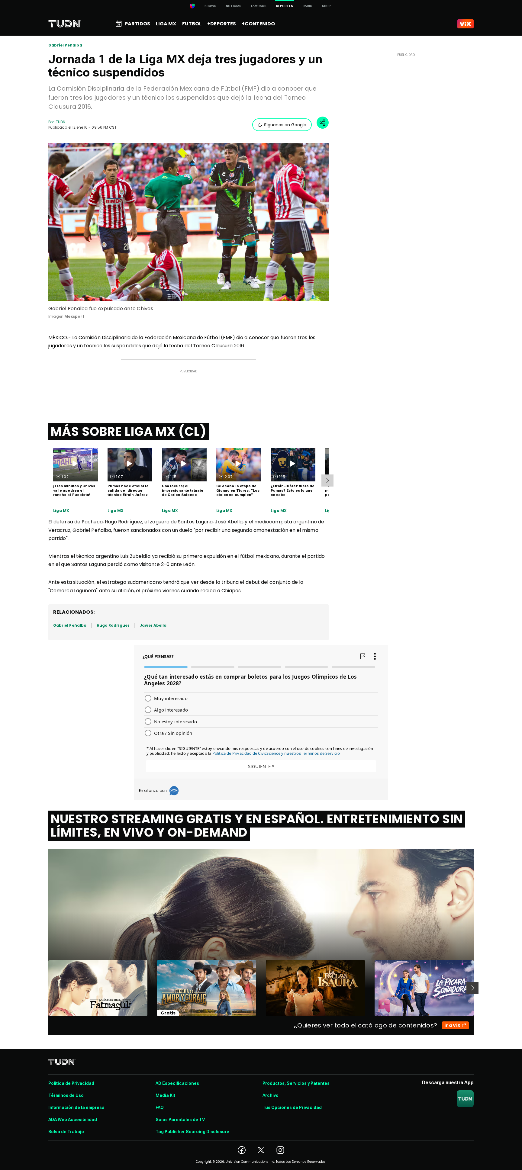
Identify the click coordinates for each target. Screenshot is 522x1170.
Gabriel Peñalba (65, 45)
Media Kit (165, 1095)
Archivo (271, 1095)
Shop (326, 6)
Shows (210, 6)
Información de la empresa (76, 1107)
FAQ (160, 1107)
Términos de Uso (66, 1095)
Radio (307, 6)
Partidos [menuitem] (137, 23)
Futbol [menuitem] (191, 23)
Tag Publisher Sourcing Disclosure (192, 1131)
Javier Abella (153, 625)
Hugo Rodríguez (113, 625)
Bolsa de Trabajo (66, 1131)
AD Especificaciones (177, 1083)
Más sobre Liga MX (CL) (128, 431)
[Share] (323, 123)
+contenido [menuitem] (258, 23)
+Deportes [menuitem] (221, 23)
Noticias (233, 6)
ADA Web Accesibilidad (72, 1119)
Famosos (258, 6)
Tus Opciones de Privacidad (292, 1107)
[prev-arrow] (45, 987)
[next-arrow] (327, 480)
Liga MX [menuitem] (166, 23)
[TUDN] (64, 24)
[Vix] (465, 23)
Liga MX (61, 510)
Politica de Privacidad (71, 1083)
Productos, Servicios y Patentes (296, 1083)
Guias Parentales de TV (180, 1119)
